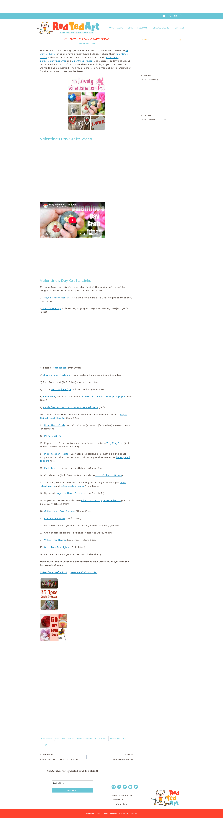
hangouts (60, 738)
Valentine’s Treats (123, 757)
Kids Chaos (49, 396)
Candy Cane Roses (54, 518)
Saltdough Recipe (61, 389)
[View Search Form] (181, 16)
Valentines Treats (82, 60)
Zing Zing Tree (115, 443)
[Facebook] (164, 15)
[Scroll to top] (217, 808)
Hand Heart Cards (54, 425)
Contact (179, 28)
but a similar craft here (108, 475)
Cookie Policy (119, 804)
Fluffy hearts (51, 468)
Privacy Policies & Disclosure (122, 797)
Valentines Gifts (57, 60)
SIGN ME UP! (72, 790)
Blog (130, 28)
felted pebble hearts (72, 486)
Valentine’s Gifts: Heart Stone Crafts (61, 757)
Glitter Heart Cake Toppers (59, 511)
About (120, 28)
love (71, 738)
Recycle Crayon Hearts (56, 297)
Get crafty (46, 738)
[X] (169, 15)
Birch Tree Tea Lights (56, 547)
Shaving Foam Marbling (56, 375)
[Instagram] (175, 15)
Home (111, 28)
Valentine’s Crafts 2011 (53, 572)
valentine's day (84, 738)
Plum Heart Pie (53, 435)
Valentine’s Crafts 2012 (84, 572)
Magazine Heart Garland (69, 493)
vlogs (92, 43)
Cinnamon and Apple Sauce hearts (100, 500)
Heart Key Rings (51, 308)
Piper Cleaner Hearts (56, 453)
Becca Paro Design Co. (128, 813)
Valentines (83, 43)
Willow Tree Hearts (55, 540)
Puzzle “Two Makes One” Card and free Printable (70, 407)
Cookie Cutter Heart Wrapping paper (103, 396)
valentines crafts (118, 738)
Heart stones (58, 367)
